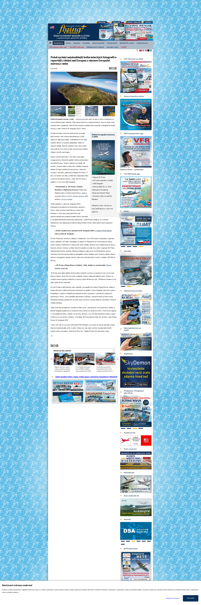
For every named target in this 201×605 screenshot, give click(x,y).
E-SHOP (123, 47)
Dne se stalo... (140, 491)
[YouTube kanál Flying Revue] (140, 51)
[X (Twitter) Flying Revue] (148, 51)
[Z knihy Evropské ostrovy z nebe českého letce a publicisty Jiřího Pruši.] (58, 115)
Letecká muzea (142, 43)
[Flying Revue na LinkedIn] (151, 51)
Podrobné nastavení (172, 598)
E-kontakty (149, 23)
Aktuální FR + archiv (127, 43)
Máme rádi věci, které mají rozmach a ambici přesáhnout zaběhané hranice (62, 370)
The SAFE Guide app (76, 47)
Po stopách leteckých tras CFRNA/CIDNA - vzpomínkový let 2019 (83, 369)
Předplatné (117, 23)
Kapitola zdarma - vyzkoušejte (131, 169)
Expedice (76, 43)
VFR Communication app (58, 47)
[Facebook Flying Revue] (143, 51)
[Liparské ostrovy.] (83, 104)
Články (68, 43)
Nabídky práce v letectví (95, 47)
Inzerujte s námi (112, 47)
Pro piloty (86, 43)
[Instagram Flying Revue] (146, 51)
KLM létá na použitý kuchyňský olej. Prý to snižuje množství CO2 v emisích (105, 370)
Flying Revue (58, 43)
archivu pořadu (67, 199)
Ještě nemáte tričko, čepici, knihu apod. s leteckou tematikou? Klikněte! (86, 377)
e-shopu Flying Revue (103, 231)
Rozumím (190, 598)
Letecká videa (112, 43)
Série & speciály (98, 43)
